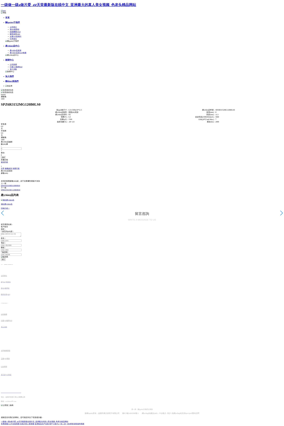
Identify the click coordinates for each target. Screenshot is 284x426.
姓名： (3, 238)
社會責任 (13, 39)
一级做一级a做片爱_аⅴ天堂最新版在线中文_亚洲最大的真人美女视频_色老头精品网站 (68, 5)
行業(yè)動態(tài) (16, 67)
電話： (3, 243)
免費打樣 (16, 168)
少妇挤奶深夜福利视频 (75, 424)
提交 (3, 259)
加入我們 (9, 76)
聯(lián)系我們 (12, 81)
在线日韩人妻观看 (27, 424)
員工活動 (13, 69)
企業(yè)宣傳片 (15, 36)
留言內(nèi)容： (7, 231)
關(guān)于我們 (12, 22)
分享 (2, 168)
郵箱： (3, 247)
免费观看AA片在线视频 (10, 424)
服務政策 (8, 168)
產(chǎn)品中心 (12, 46)
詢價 (3, 157)
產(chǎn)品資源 (15, 50)
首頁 (7, 17)
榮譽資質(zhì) (15, 34)
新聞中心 (9, 60)
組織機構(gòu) (15, 32)
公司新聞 (13, 64)
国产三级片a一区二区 (57, 424)
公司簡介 (13, 27)
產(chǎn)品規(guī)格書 (18, 53)
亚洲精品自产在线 (42, 424)
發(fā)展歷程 (14, 29)
